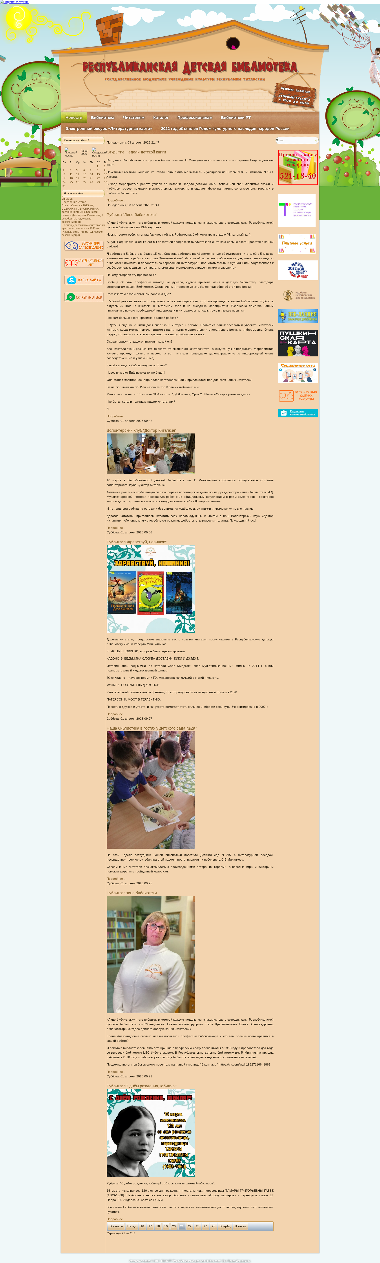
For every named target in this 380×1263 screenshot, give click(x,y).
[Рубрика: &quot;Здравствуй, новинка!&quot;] (151, 632)
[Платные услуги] (297, 255)
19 (77, 178)
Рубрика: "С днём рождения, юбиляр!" (142, 1086)
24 (64, 182)
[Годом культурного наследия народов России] (298, 282)
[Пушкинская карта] (298, 358)
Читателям (133, 117)
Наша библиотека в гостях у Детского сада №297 (152, 728)
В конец (240, 1226)
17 (64, 178)
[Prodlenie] (298, 186)
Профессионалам (194, 117)
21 (91, 178)
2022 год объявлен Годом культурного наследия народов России (225, 128)
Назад (131, 1226)
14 (91, 174)
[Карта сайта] (84, 286)
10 (64, 174)
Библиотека (102, 117)
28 (91, 182)
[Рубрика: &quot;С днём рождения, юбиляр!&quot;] (151, 1176)
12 (77, 174)
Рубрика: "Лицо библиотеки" (132, 893)
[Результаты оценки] (298, 419)
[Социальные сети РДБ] (298, 384)
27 (84, 182)
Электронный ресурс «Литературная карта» (109, 128)
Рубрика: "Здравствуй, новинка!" (136, 542)
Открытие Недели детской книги (136, 152)
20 (84, 178)
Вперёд (225, 1226)
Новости (74, 117)
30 (105, 182)
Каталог (161, 117)
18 (71, 178)
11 (71, 174)
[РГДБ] (300, 304)
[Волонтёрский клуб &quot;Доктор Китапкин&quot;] (151, 473)
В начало (116, 1226)
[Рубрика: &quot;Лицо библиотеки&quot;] (151, 1012)
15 (98, 174)
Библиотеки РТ (236, 117)
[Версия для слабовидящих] (84, 252)
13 (84, 174)
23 (105, 178)
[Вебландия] (298, 324)
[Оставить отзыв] (84, 304)
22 (98, 178)
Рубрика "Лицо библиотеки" (132, 214)
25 (71, 182)
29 (98, 182)
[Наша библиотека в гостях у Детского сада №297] (151, 847)
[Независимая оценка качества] (298, 403)
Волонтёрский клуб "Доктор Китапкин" (141, 430)
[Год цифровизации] (297, 228)
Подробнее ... (116, 200)
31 (64, 186)
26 (77, 182)
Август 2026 (85, 152)
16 (105, 174)
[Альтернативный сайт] (84, 269)
